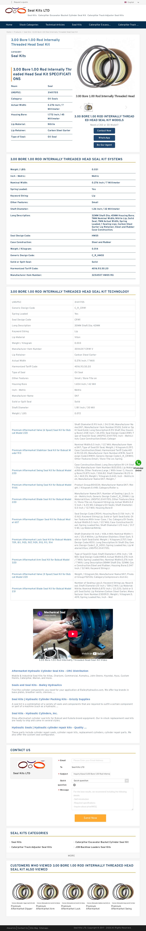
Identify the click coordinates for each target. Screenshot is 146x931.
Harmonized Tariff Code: (24, 268)
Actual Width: (18, 105)
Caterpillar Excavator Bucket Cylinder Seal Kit (101, 24)
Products (18, 32)
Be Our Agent (104, 145)
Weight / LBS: (18, 169)
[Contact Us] (138, 465)
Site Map (34, 928)
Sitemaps (43, 928)
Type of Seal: (18, 136)
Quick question (62, 783)
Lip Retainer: (18, 130)
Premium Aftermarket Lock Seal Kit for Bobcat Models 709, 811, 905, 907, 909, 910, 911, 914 (42, 541)
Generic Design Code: (22, 255)
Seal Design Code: (20, 235)
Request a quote (21, 2)
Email (62, 760)
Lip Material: (18, 124)
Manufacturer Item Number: (26, 275)
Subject (63, 774)
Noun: (14, 86)
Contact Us (23, 928)
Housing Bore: (19, 114)
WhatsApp (104, 137)
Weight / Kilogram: (21, 249)
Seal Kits (77, 24)
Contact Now (104, 130)
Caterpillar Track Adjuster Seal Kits (130, 24)
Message (63, 790)
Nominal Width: (19, 182)
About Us (11, 928)
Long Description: (20, 215)
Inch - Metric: (18, 176)
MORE (71, 855)
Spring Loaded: (18, 189)
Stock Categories (29, 24)
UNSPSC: (16, 92)
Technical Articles (55, 24)
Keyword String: (19, 195)
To (61, 767)
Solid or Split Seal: (21, 262)
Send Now (90, 818)
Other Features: (19, 202)
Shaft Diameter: (19, 209)
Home (9, 24)
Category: (16, 98)
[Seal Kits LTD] (15, 10)
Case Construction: (21, 242)
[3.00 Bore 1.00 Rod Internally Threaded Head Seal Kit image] (104, 68)
